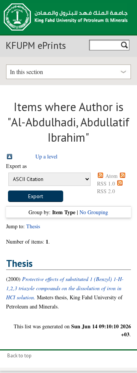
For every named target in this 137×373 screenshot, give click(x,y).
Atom (111, 175)
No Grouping (94, 212)
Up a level (46, 156)
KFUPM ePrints (36, 45)
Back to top (19, 355)
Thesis (33, 226)
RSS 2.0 (106, 191)
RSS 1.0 (106, 183)
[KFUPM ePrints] (65, 33)
